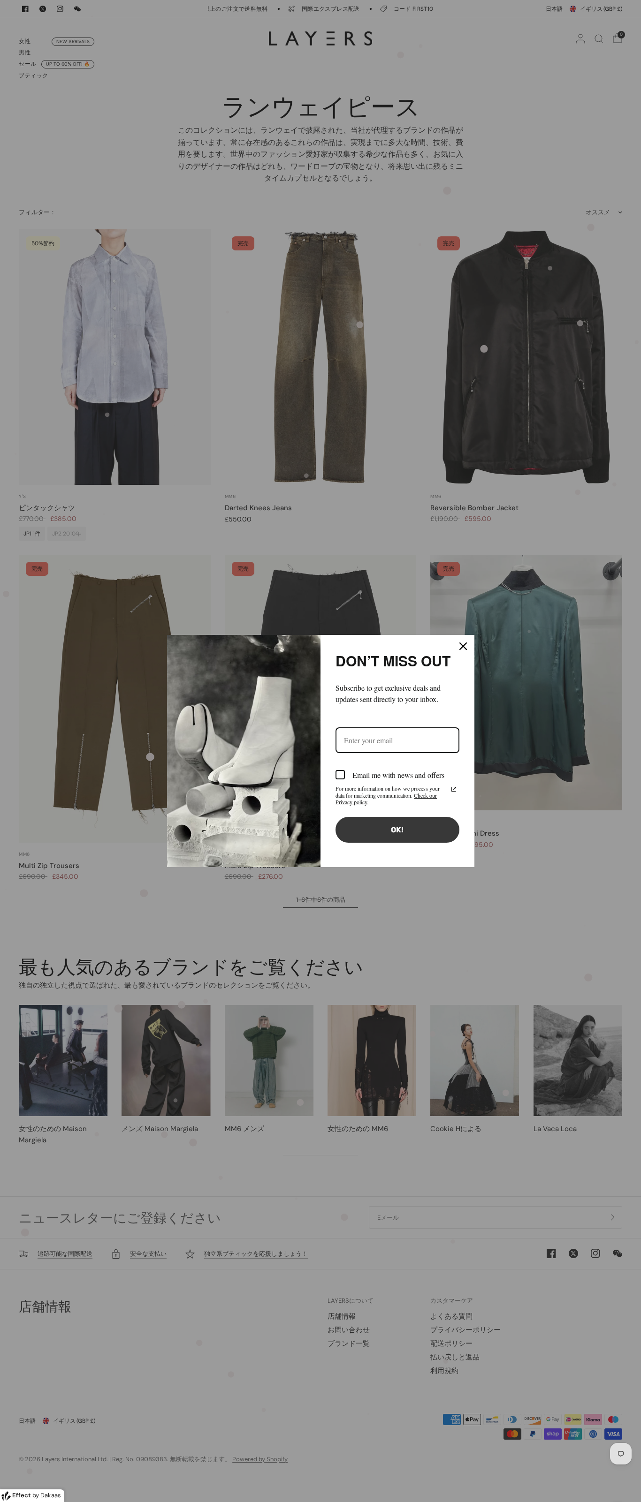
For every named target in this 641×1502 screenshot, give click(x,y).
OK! (397, 829)
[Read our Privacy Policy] (453, 789)
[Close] (463, 646)
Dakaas (50, 1495)
